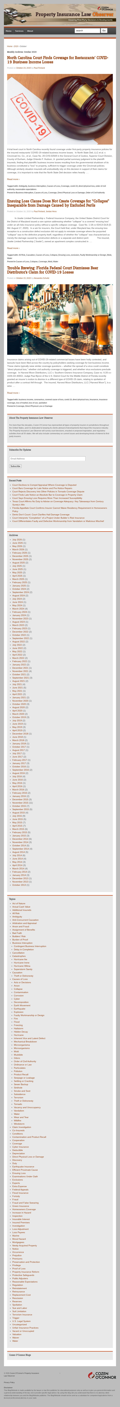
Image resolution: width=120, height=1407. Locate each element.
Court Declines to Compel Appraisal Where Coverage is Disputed (44, 485)
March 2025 (18, 579)
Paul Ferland (39, 68)
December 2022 (20, 631)
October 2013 (19, 885)
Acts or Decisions (22, 982)
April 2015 (17, 825)
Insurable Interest (21, 1219)
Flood (17, 1022)
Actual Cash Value (21, 906)
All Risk (22, 255)
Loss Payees (18, 1232)
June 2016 (17, 779)
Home (8, 31)
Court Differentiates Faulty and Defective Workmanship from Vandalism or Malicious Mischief (58, 521)
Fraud (15, 1199)
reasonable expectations (25, 189)
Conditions (17, 1133)
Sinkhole (18, 1087)
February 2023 (19, 628)
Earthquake (19, 1008)
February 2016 (19, 793)
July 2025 (17, 566)
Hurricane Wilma (22, 966)
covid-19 (74, 186)
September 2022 (20, 638)
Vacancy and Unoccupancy (27, 1107)
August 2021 (18, 681)
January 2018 (19, 743)
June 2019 (17, 724)
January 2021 (19, 697)
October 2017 (19, 747)
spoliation (43, 403)
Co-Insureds (18, 1130)
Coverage (65, 186)
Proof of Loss (18, 1268)
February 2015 (19, 832)
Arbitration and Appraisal (24, 923)
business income (26, 399)
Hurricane (19, 1035)
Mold (109, 255)
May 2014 (17, 862)
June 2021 (17, 687)
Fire (16, 1018)
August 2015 (18, 812)
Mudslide (18, 1054)
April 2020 (17, 710)
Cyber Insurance (20, 1147)
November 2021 (20, 671)
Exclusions (17, 1179)
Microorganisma (22, 1045)
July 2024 (17, 599)
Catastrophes (19, 956)
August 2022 (18, 641)
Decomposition (21, 1002)
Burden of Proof (20, 939)
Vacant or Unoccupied (23, 1331)
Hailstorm (18, 1028)
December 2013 (20, 878)
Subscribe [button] (15, 466)
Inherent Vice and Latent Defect (29, 1038)
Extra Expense (19, 1186)
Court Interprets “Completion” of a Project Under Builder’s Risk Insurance (48, 518)
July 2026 (17, 539)
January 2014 (19, 875)
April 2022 (17, 654)
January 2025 (19, 585)
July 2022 (17, 645)
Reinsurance (18, 1291)
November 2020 (20, 701)
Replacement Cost (21, 1295)
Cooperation (18, 1140)
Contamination (21, 992)
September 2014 (20, 849)
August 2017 (18, 750)
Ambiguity (23, 186)
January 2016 (19, 796)
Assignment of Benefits (23, 929)
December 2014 (20, 839)
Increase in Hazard (21, 1212)
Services (19, 31)
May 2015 (17, 822)
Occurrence (18, 1252)
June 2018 (17, 737)
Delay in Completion (24, 949)
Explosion (18, 1012)
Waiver (15, 1337)
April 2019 (17, 730)
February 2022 (19, 661)
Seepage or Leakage (24, 1078)
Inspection (17, 1216)
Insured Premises (21, 1222)
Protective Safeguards (23, 1275)
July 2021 (17, 684)
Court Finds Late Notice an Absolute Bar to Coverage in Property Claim (47, 495)
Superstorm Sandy (23, 969)
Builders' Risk (19, 936)
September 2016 (20, 770)
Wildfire (17, 1120)
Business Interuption (24, 193)
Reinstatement (19, 1288)
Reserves (17, 1301)
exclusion (75, 255)
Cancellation (18, 953)
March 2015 (18, 829)
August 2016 (18, 773)
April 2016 (17, 786)
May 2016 (17, 783)
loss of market (22, 403)
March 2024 (18, 608)
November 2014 (20, 842)
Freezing (18, 1025)
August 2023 (18, 622)
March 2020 (18, 714)
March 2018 (18, 740)
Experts (16, 1183)
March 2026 (18, 549)
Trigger (15, 1318)
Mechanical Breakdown (25, 1041)
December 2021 (20, 668)
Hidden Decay (21, 1031)
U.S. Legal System (21, 1321)
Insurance (94, 399)
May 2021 (17, 691)
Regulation (17, 1285)
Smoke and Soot (22, 1091)
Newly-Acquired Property (24, 1245)
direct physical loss (87, 186)
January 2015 (19, 835)
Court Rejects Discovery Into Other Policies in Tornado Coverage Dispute (48, 491)
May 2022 (17, 651)
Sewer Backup (21, 1084)
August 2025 (18, 562)
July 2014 (17, 855)
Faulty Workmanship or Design (93, 255)
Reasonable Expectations (25, 1281)
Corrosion (19, 995)
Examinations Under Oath (25, 1176)
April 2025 (17, 576)
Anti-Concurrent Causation (25, 920)
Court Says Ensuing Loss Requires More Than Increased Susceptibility (47, 498)
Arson (17, 985)
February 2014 (19, 872)
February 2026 (19, 552)
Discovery (17, 1160)
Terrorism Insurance (22, 1314)
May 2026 (17, 546)
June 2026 (17, 543)
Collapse (54, 255)
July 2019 (17, 720)
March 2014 (18, 868)
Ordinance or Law (23, 1064)
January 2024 (19, 615)
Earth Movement (22, 1005)
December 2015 (20, 799)
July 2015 (17, 816)
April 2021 (17, 694)
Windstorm (19, 1124)
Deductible (17, 1150)
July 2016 (17, 776)
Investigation (18, 1226)
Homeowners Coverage (24, 1209)
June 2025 (17, 569)
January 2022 (19, 664)
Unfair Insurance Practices (25, 1327)
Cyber (17, 999)
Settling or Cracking (23, 1081)
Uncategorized (19, 1324)
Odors (17, 1058)
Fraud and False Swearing (25, 1203)
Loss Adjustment (20, 1229)
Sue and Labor (19, 1308)
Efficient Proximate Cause (25, 1170)
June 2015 (17, 819)
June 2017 (17, 756)
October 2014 (19, 845)
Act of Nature (18, 903)
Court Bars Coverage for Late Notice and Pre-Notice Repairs (42, 488)
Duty (14, 1163)
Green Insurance (20, 1206)
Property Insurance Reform (25, 1272)
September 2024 (20, 592)
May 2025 (17, 572)
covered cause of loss (54, 399)
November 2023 (20, 618)
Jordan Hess (51, 211)
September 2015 (20, 809)
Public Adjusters (20, 1278)
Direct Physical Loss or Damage (71, 193)
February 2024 (19, 612)
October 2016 (19, 766)
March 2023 (18, 625)
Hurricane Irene (21, 962)
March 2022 (18, 658)
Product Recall (21, 1074)
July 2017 (17, 753)
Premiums (17, 1258)
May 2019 (17, 727)
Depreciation (18, 1153)
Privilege (16, 1265)
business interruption (37, 186)
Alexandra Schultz (41, 278)
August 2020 (18, 707)
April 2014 (17, 865)
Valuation (16, 1334)
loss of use (33, 403)
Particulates (19, 1068)
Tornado (18, 1104)
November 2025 (20, 559)
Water (9, 258)
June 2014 (17, 858)
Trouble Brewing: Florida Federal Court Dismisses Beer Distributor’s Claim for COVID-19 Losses (52, 270)
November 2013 (20, 881)
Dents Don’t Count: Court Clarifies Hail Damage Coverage (41, 514)
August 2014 (18, 852)
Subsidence (19, 1094)
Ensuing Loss (64, 255)
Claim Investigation (21, 1127)
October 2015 (19, 806)
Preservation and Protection (26, 1262)
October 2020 (19, 704)
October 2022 (19, 635)
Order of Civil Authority (95, 193)
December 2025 (20, 556)
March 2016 (18, 789)
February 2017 (19, 760)
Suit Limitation (19, 1311)
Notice (15, 1249)
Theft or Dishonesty (23, 976)
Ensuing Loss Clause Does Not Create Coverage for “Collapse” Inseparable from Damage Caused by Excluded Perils (58, 203)
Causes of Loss (53, 186)
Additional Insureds (21, 910)
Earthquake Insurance (23, 1166)
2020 (16, 46)
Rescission (17, 1298)
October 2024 (19, 589)
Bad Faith (17, 933)
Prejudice (17, 1255)
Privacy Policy (9, 1382)
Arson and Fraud (20, 926)
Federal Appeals (20, 1189)
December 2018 (20, 733)
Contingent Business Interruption (30, 946)
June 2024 (17, 602)
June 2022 (17, 648)
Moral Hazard (19, 1239)
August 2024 (18, 595)
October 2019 (19, 717)
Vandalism (19, 1110)
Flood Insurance (20, 1193)
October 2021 (19, 674)
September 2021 (20, 677)
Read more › (13, 179)
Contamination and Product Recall (29, 1137)
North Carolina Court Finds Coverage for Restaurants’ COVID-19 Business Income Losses (57, 60)
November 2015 (20, 802)
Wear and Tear (21, 1117)
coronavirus (39, 399)
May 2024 (17, 605)
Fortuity (16, 1196)
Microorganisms (22, 1048)
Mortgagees (18, 1242)
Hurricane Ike (20, 959)
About (30, 31)
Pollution (18, 1071)
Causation (30, 255)
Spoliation (17, 1304)
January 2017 (19, 763)
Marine (15, 1235)
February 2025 (19, 582)
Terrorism (18, 1097)
